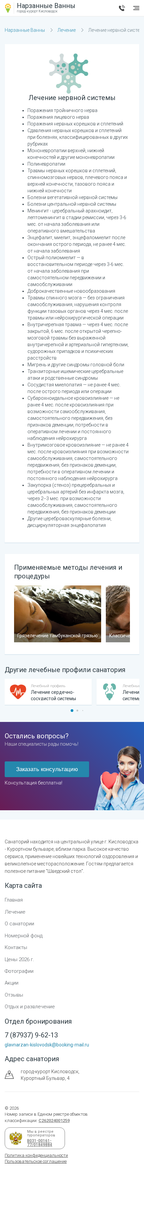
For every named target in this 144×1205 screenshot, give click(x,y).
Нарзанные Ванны (25, 30)
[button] (72, 710)
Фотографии (19, 971)
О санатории (19, 924)
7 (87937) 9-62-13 (122, 8)
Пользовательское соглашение (36, 1161)
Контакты (16, 947)
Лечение (67, 30)
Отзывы (14, 995)
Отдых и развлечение (30, 1007)
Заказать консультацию (47, 769)
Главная (14, 900)
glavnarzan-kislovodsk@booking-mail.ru (47, 1044)
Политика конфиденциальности (36, 1155)
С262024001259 (54, 1120)
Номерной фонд (24, 936)
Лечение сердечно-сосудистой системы (53, 695)
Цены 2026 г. (19, 959)
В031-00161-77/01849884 (38, 1143)
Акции (11, 983)
